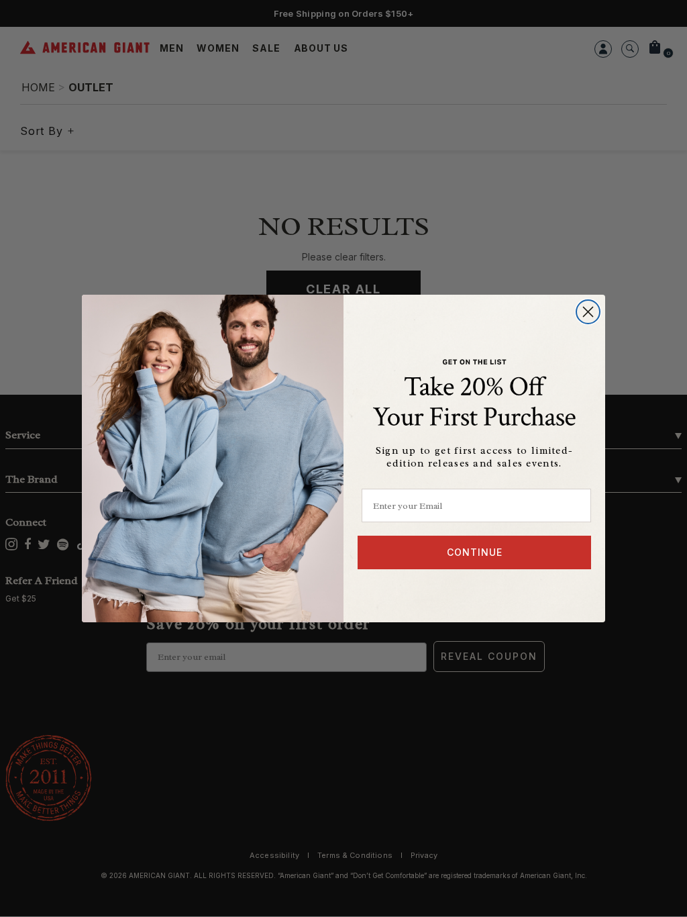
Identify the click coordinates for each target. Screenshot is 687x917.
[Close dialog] (588, 312)
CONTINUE (475, 552)
